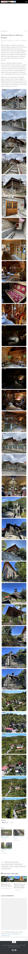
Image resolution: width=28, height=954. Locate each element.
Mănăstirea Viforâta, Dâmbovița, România (5, 837)
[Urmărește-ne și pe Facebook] (13, 950)
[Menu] (26, 1)
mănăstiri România (5, 866)
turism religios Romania (6, 868)
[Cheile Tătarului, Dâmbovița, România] (6, 845)
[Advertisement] (14, 15)
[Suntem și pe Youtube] (15, 950)
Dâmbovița (7, 862)
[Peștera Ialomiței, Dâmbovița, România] (18, 832)
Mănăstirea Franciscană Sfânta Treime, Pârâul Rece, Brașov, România (19, 885)
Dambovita (4, 31)
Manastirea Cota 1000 (14, 862)
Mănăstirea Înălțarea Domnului (7, 864)
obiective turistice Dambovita (20, 866)
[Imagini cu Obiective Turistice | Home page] (11, 2)
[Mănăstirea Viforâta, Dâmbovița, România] (6, 832)
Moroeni (11, 866)
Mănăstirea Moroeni (18, 864)
